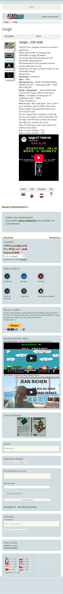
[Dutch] (26, 246)
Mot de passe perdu (27, 507)
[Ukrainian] (7, 246)
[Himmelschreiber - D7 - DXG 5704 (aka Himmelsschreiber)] (31, 358)
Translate (23, 259)
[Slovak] (7, 253)
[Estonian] (5, 249)
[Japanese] (20, 249)
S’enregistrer (10, 507)
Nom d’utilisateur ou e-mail (15, 471)
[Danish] (23, 246)
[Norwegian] (23, 249)
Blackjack (7, 237)
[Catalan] (15, 246)
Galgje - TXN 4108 (31, 42)
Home (6, 22)
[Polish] (13, 246)
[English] (10, 246)
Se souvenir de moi (14, 493)
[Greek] (13, 249)
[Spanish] (13, 253)
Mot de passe (9, 483)
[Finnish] (7, 249)
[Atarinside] (32, 19)
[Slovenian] (10, 253)
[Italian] (18, 249)
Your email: (8, 519)
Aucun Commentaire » (15, 206)
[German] (10, 249)
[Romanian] (5, 253)
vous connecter (27, 220)
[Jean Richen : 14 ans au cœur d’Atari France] (31, 392)
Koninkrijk (55, 237)
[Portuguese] (26, 249)
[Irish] (15, 249)
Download (32, 90)
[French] (5, 246)
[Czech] (20, 246)
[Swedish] (15, 253)
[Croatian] (18, 246)
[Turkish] (18, 253)
